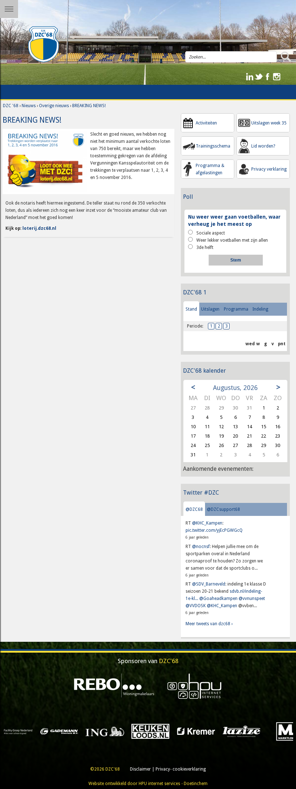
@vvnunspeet (252, 598)
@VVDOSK (196, 605)
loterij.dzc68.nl (39, 228)
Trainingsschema (213, 146)
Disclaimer (140, 769)
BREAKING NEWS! (89, 105)
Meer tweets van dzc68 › (209, 623)
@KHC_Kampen (207, 523)
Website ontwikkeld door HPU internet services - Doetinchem (148, 783)
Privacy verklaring (269, 169)
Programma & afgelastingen (210, 169)
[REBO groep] (114, 685)
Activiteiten (206, 123)
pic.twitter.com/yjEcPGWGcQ (214, 530)
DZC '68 (10, 105)
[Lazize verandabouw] (190, 730)
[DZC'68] (43, 44)
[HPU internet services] (194, 685)
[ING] (53, 730)
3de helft (204, 247)
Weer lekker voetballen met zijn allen (232, 240)
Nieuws (29, 105)
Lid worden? (263, 146)
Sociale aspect (210, 233)
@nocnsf (201, 546)
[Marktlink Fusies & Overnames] (235, 730)
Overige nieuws (54, 105)
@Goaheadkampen (218, 598)
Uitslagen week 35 (269, 123)
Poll (188, 196)
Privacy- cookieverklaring (181, 769)
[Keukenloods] (98, 730)
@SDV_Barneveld (208, 584)
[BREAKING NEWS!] (45, 161)
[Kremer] (144, 730)
